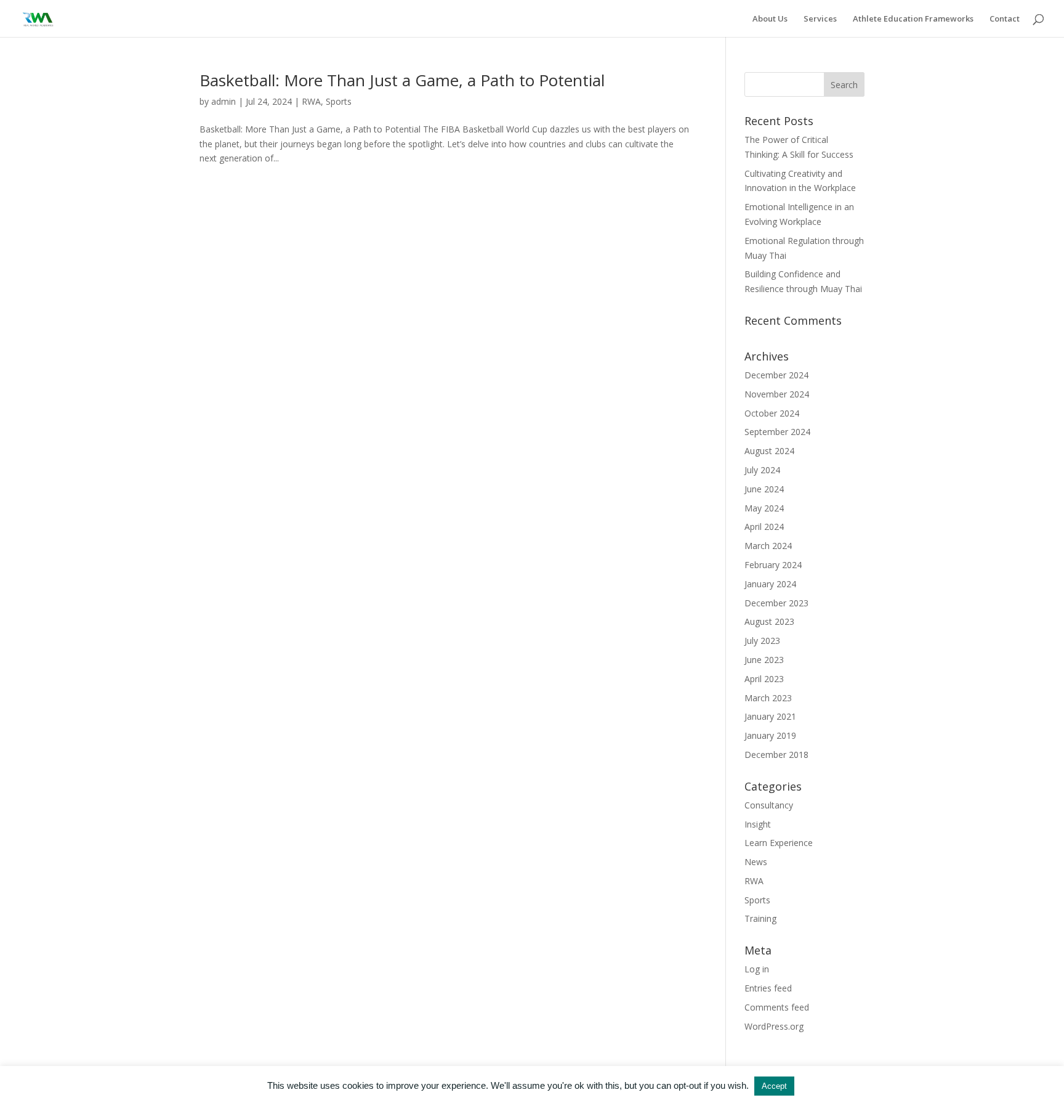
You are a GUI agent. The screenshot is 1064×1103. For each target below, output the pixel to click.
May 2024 (764, 508)
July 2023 (762, 640)
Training (760, 918)
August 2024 (769, 451)
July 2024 (762, 470)
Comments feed (776, 1007)
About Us (770, 19)
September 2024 (777, 432)
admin (223, 101)
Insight (757, 824)
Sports (339, 101)
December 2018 (776, 754)
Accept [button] (774, 1086)
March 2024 (768, 546)
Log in (756, 969)
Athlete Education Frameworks (913, 19)
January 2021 (770, 716)
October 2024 (771, 413)
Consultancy (768, 805)
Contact (1004, 19)
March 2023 (768, 698)
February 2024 (773, 565)
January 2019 (770, 735)
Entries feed (768, 988)
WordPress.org (774, 1026)
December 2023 (776, 603)
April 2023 (764, 679)
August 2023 (769, 621)
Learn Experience (778, 843)
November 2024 (776, 394)
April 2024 (764, 526)
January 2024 (770, 584)
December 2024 (776, 375)
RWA (311, 101)
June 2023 (764, 659)
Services (820, 19)
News (755, 862)
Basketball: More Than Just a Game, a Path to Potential (402, 80)
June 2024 (764, 489)
